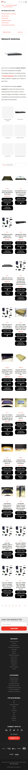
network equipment (8, 76)
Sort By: (4, 164)
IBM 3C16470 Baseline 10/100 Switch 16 (7, 461)
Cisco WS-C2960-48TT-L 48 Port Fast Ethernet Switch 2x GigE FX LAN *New (21, 327)
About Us (14, 653)
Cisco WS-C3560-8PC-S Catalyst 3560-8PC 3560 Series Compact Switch (21, 586)
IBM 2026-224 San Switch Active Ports (7, 278)
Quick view (7, 199)
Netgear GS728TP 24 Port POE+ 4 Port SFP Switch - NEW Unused (7, 372)
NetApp (14, 716)
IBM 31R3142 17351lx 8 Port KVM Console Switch (20, 236)
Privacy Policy (14, 657)
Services (14, 651)
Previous (2, 769)
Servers (14, 643)
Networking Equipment (14, 685)
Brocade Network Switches (8, 13)
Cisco (14, 708)
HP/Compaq (14, 710)
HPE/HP (14, 706)
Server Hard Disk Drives (14, 647)
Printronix (14, 718)
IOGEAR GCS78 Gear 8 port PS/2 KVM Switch (21, 461)
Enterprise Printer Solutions (14, 687)
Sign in (11, 666)
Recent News (14, 663)
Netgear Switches (6, 20)
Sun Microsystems (14, 704)
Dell (14, 702)
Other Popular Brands (14, 689)
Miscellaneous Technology (14, 691)
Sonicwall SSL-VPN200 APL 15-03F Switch (20, 416)
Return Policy (14, 659)
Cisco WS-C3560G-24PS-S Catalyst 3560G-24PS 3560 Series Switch (20, 545)
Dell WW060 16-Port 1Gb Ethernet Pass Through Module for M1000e (21, 193)
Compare (7, 203)
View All (14, 720)
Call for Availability (7, 208)
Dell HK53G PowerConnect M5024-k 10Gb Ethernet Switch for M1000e (21, 507)
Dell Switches (5, 16)
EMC (14, 714)
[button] (13, 32)
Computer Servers (14, 679)
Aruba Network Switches (8, 25)
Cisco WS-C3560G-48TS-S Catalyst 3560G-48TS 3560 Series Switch (7, 585)
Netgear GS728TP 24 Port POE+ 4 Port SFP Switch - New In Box (20, 372)
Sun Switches (5, 22)
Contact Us (14, 664)
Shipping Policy (14, 661)
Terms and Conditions (14, 655)
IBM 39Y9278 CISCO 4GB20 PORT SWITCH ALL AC (7, 236)
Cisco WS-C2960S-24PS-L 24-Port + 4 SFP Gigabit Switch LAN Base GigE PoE (7, 417)
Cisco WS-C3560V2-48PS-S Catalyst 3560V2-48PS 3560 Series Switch (7, 546)
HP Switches (4, 18)
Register (17, 666)
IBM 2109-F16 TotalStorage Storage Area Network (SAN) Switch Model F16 (21, 281)
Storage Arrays (14, 645)
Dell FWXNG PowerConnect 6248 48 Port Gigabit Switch (7, 506)
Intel (14, 712)
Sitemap (14, 668)
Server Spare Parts (14, 641)
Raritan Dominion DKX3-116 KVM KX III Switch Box (7, 192)
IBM (14, 700)
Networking (14, 649)
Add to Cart (7, 293)
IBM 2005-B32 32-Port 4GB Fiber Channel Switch (7, 326)
